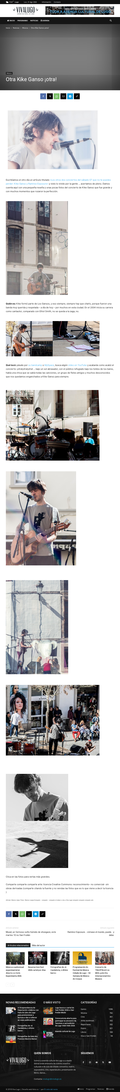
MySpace (49, 365)
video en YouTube (77, 365)
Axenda (45, 20)
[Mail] (96, 1062)
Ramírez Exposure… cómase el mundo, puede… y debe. (91, 933)
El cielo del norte (51, 1089)
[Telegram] (70, 96)
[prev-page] (8, 985)
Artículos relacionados (18, 945)
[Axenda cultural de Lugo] (48, 1034)
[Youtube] (109, 1062)
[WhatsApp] (57, 96)
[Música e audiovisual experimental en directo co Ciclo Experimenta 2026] (15, 958)
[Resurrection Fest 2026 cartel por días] (37, 958)
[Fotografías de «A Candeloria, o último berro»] (60, 958)
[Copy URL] (77, 96)
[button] (110, 20)
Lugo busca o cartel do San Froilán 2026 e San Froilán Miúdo (64, 1010)
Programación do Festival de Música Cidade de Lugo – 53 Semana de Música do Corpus (81, 973)
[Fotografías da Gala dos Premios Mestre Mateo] (11, 1039)
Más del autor (38, 945)
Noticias (34, 20)
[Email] (63, 96)
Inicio (12, 20)
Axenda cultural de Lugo (65, 1031)
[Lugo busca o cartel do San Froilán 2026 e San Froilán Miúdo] (48, 1010)
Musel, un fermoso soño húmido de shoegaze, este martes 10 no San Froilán (31, 933)
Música (25, 28)
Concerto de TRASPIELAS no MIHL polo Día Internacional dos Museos (102, 973)
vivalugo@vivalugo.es (52, 1079)
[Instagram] (89, 1062)
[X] (50, 96)
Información (46, 2)
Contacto (57, 2)
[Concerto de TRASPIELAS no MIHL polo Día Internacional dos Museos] (104, 958)
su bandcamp (35, 365)
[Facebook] (43, 96)
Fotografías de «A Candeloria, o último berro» (59, 970)
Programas (22, 20)
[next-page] (12, 985)
